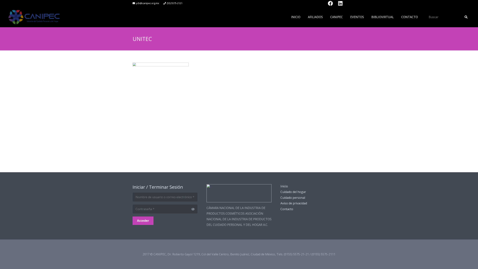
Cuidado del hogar (293, 192)
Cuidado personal (292, 198)
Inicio (284, 186)
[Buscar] (466, 17)
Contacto (286, 209)
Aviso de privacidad (293, 203)
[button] (325, 17)
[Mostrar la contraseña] (193, 209)
